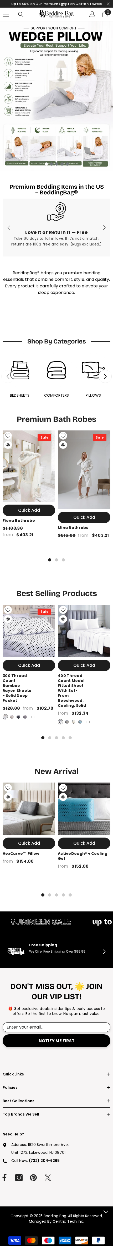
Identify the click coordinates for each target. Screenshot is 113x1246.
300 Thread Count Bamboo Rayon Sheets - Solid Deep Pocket (17, 688)
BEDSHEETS (19, 395)
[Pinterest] (33, 1177)
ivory (73, 721)
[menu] (6, 14)
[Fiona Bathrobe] (29, 466)
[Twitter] (48, 1177)
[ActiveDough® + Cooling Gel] (84, 809)
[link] (56, 227)
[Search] (21, 14)
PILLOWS (93, 395)
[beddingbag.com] (20, 370)
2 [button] (51, 164)
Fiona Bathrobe (19, 520)
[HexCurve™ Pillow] (29, 809)
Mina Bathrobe (73, 527)
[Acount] (92, 14)
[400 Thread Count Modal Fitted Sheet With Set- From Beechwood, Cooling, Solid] (84, 631)
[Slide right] (104, 227)
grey (25, 716)
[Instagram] (19, 1177)
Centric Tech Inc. (68, 1221)
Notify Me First (57, 1041)
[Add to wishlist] (8, 436)
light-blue (80, 721)
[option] (56, 96)
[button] (105, 376)
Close (108, 4)
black (18, 716)
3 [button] (56, 164)
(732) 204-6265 (44, 1160)
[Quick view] (8, 445)
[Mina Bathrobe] (84, 469)
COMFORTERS (56, 395)
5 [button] (67, 164)
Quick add (29, 510)
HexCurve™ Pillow (21, 853)
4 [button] (62, 164)
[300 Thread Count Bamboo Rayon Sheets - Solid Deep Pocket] (29, 631)
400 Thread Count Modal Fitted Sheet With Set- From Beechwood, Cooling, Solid (72, 690)
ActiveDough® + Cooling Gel (82, 856)
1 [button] (46, 164)
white (5, 716)
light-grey (11, 716)
